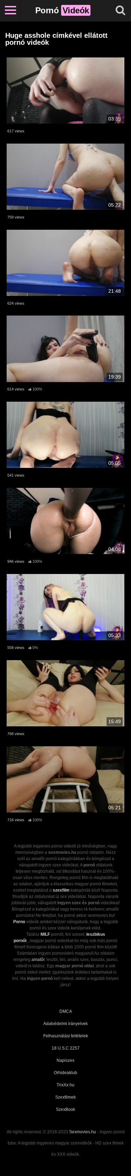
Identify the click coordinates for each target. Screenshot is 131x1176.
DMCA (65, 1011)
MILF (45, 934)
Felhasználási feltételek (65, 1035)
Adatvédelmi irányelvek (65, 1023)
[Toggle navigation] (10, 10)
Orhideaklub (65, 1072)
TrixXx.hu (65, 1084)
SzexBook (65, 1109)
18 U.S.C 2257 (66, 1048)
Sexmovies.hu (82, 1131)
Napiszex (65, 1060)
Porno (19, 921)
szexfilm (61, 890)
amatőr (37, 959)
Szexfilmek (65, 1097)
